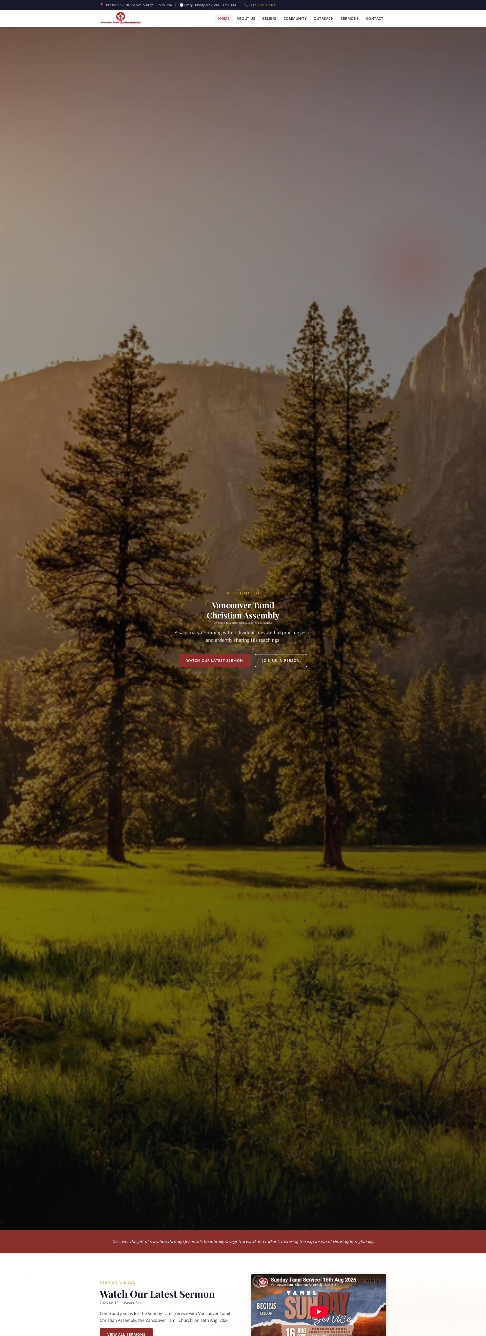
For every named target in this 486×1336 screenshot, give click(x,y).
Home (224, 18)
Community (295, 18)
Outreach (324, 18)
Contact (374, 18)
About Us (246, 18)
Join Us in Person (281, 660)
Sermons (350, 18)
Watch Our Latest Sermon (214, 660)
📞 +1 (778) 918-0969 (259, 5)
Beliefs (269, 18)
